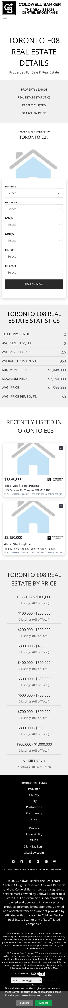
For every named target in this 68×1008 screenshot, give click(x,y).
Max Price (11, 202)
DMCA (34, 840)
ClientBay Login (34, 846)
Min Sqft (10, 249)
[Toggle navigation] (5, 18)
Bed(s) (9, 218)
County (34, 795)
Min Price (11, 186)
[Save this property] (61, 448)
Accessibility (34, 834)
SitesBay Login (34, 853)
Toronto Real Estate (34, 783)
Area (34, 819)
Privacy (34, 828)
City (34, 801)
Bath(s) (9, 234)
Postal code (34, 807)
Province (34, 789)
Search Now (34, 284)
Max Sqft (10, 265)
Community (34, 813)
